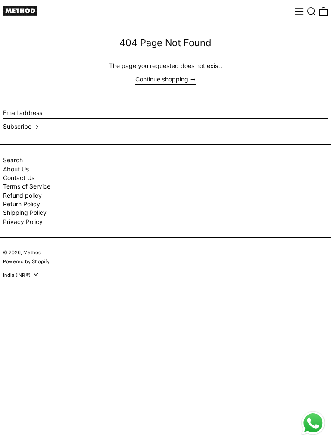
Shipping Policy (25, 212)
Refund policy (22, 195)
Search (13, 160)
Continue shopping (161, 79)
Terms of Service (26, 186)
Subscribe (17, 126)
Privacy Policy (23, 221)
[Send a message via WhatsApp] (313, 423)
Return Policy (21, 204)
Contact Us (18, 177)
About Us (16, 169)
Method (32, 252)
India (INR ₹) (17, 275)
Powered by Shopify (26, 261)
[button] (311, 11)
